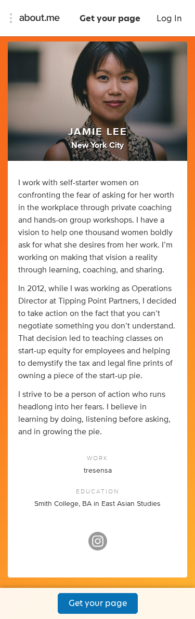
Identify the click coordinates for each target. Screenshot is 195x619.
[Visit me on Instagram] (97, 546)
